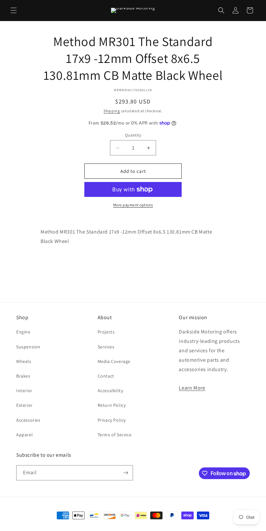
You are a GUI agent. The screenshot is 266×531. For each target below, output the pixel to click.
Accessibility (110, 390)
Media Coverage (114, 361)
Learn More (192, 387)
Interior (24, 390)
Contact (106, 376)
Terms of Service (115, 435)
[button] (13, 10)
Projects (106, 332)
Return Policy (112, 405)
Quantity (133, 135)
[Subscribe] (125, 472)
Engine (23, 332)
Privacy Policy (112, 420)
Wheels (23, 361)
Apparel (24, 435)
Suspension (28, 347)
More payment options (133, 204)
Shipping (111, 110)
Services (106, 347)
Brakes (23, 376)
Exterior (24, 405)
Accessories (28, 420)
